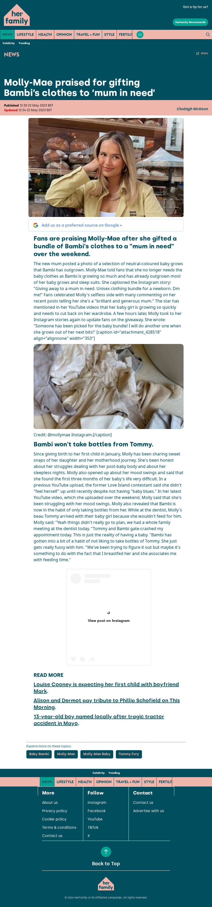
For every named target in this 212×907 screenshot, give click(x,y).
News (7, 34)
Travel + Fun (88, 34)
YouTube (95, 819)
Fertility (127, 34)
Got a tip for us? (195, 7)
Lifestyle (25, 34)
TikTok (93, 828)
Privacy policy (54, 811)
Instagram (97, 803)
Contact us (52, 836)
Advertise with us (148, 811)
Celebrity (9, 43)
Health (45, 34)
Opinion (64, 34)
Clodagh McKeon (192, 109)
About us (50, 803)
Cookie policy (54, 819)
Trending (24, 43)
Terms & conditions (59, 828)
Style (109, 34)
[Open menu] (140, 34)
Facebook (96, 811)
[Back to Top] (106, 852)
